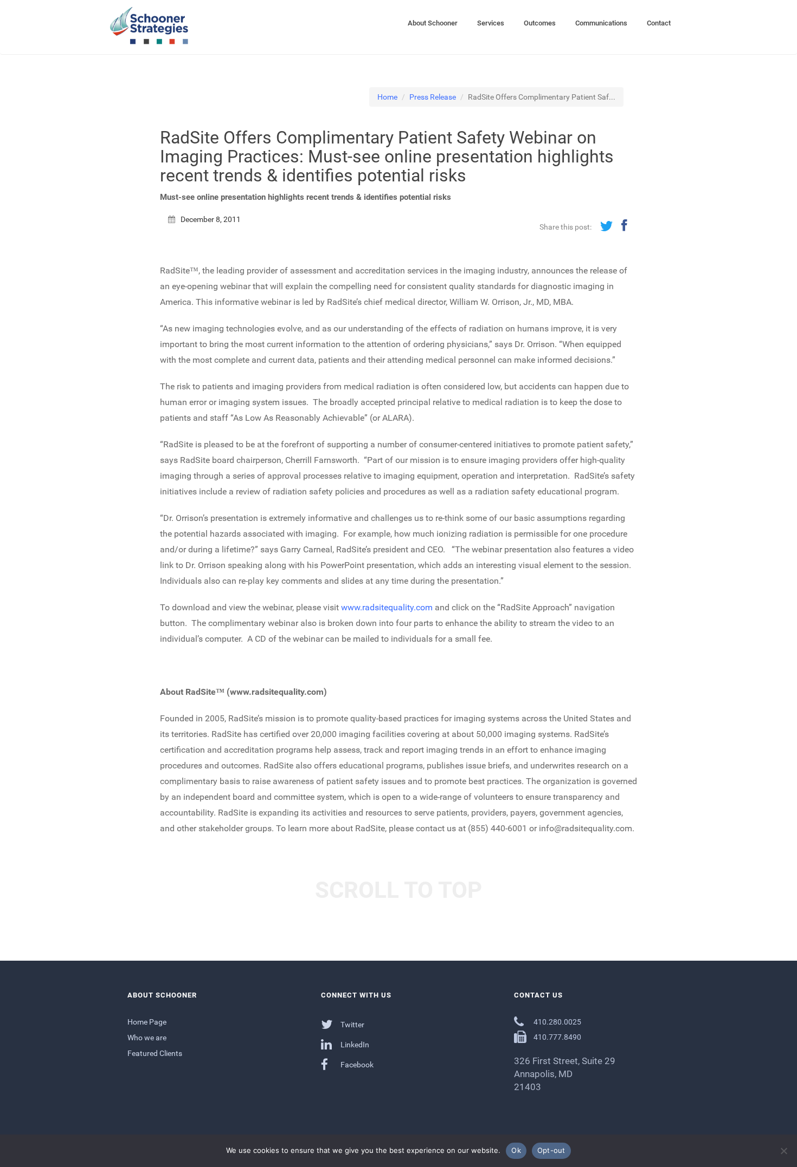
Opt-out (551, 1150)
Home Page (146, 1022)
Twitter (351, 1024)
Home (387, 97)
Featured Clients (154, 1053)
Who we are (146, 1037)
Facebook (356, 1064)
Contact (659, 23)
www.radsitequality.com (387, 607)
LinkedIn (354, 1044)
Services (490, 23)
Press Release (432, 97)
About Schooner (433, 23)
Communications (601, 23)
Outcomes (540, 23)
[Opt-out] (783, 1150)
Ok (516, 1150)
